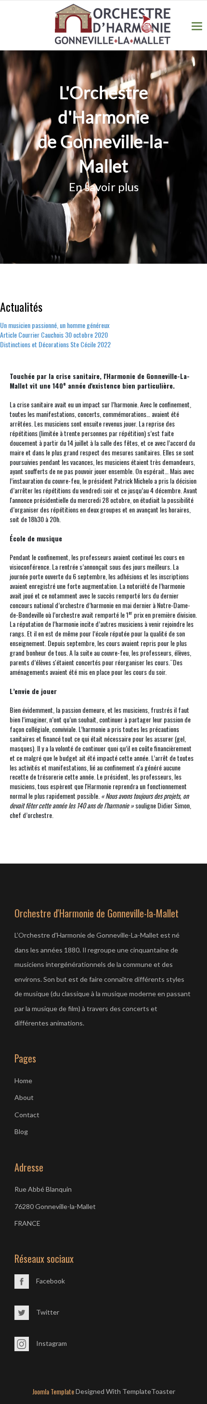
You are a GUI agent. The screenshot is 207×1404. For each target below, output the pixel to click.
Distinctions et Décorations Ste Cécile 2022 (55, 344)
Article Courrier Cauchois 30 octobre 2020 (54, 335)
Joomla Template (53, 1391)
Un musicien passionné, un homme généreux (54, 325)
